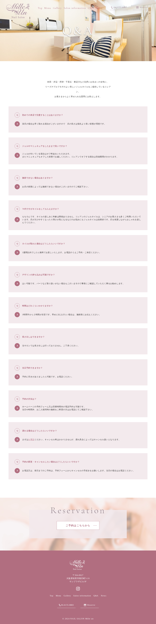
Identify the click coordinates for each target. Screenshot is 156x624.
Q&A (91, 8)
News (99, 8)
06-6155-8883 (67, 605)
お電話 (31, 439)
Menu (47, 8)
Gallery (57, 8)
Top (40, 8)
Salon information (75, 8)
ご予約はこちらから (78, 525)
